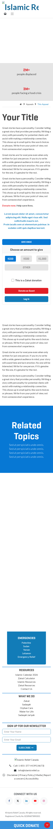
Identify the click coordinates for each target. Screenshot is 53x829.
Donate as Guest (26, 290)
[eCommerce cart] (5, 14)
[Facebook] (9, 800)
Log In (26, 299)
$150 (10, 258)
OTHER (26, 267)
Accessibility (32, 778)
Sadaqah (26, 704)
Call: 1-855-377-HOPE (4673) (28, 765)
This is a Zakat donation (28, 280)
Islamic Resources (27, 681)
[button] (26, 508)
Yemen (26, 649)
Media (38, 775)
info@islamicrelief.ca (28, 770)
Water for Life (26, 711)
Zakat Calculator (26, 678)
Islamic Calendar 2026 (26, 674)
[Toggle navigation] (12, 14)
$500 (26, 258)
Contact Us (26, 688)
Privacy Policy (26, 775)
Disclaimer (12, 775)
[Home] (21, 104)
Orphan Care (26, 708)
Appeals (30, 104)
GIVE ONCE (26, 241)
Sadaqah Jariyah (26, 715)
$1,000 (42, 258)
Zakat (27, 700)
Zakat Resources (26, 685)
